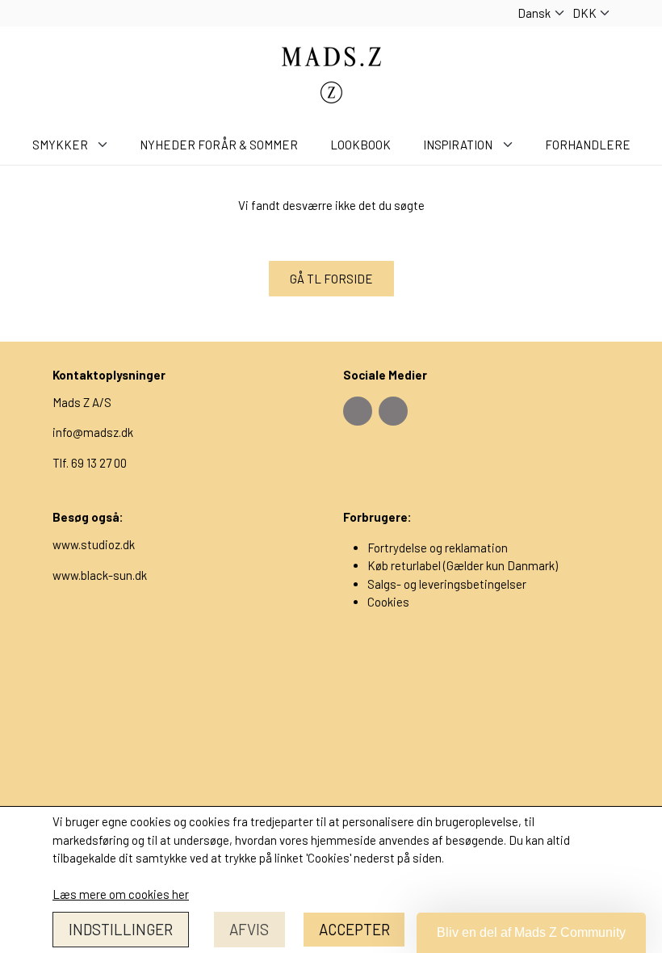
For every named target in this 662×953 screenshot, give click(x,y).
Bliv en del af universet (331, 703)
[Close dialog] (492, 214)
